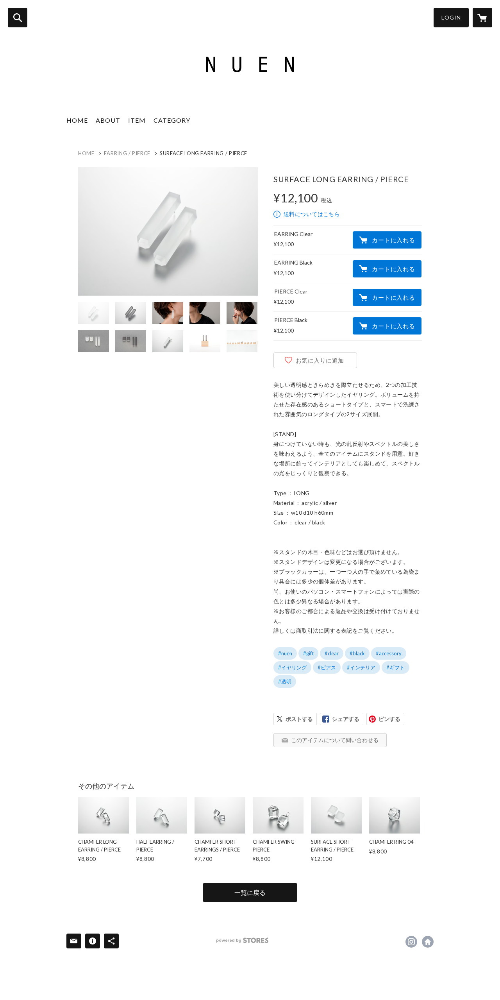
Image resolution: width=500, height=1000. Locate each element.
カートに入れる (393, 239)
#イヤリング (292, 667)
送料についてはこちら (312, 214)
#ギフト (395, 667)
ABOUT (108, 120)
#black (357, 653)
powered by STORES (242, 940)
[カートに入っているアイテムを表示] (482, 17)
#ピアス (327, 667)
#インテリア (361, 667)
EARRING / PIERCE (127, 153)
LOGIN (451, 17)
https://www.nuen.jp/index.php (428, 942)
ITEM (137, 120)
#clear (332, 653)
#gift (308, 653)
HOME (77, 120)
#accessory (389, 653)
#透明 (284, 681)
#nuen (285, 653)
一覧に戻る (250, 892)
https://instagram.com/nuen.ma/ (411, 942)
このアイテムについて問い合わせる (335, 740)
